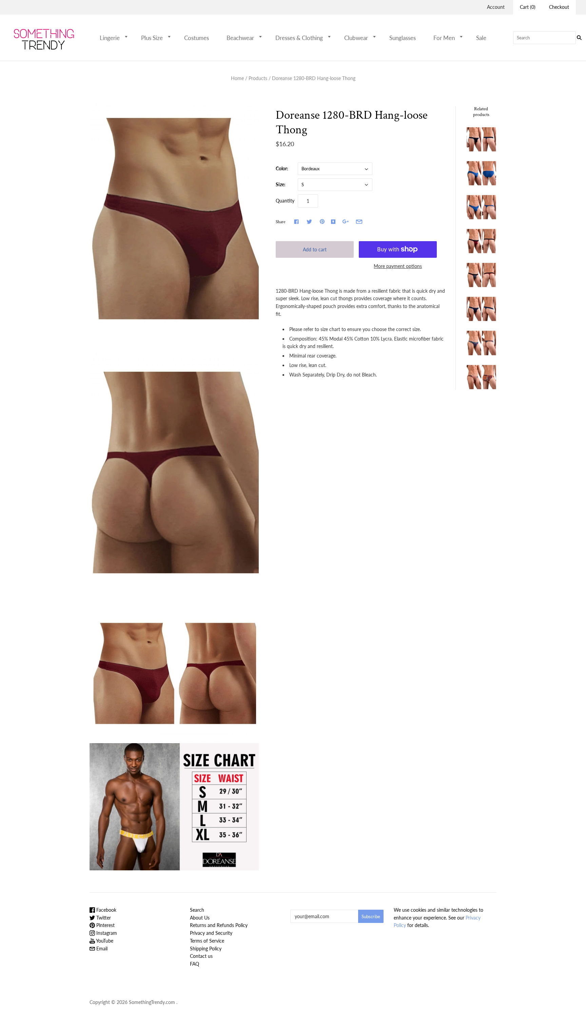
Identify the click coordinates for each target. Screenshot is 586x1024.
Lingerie (110, 37)
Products (258, 78)
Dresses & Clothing (299, 37)
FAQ (194, 964)
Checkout (559, 7)
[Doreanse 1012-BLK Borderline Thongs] (481, 139)
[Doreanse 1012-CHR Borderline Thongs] (481, 275)
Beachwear (240, 37)
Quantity (285, 201)
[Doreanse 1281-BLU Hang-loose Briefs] (481, 173)
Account (496, 7)
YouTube (104, 941)
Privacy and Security (211, 933)
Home (237, 78)
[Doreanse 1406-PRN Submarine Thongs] (481, 342)
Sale (481, 37)
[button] (128, 37)
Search (197, 910)
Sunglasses (402, 37)
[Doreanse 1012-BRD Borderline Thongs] (481, 241)
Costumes (196, 37)
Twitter (103, 918)
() (527, 7)
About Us (200, 918)
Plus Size (152, 37)
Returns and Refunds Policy (219, 925)
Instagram (106, 933)
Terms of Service (207, 941)
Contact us (201, 956)
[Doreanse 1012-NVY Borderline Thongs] (481, 309)
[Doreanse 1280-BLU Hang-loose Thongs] (481, 207)
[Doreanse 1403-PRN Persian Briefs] (481, 377)
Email (101, 948)
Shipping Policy (205, 948)
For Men (444, 37)
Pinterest (105, 925)
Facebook (105, 910)
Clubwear (356, 37)
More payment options (398, 266)
